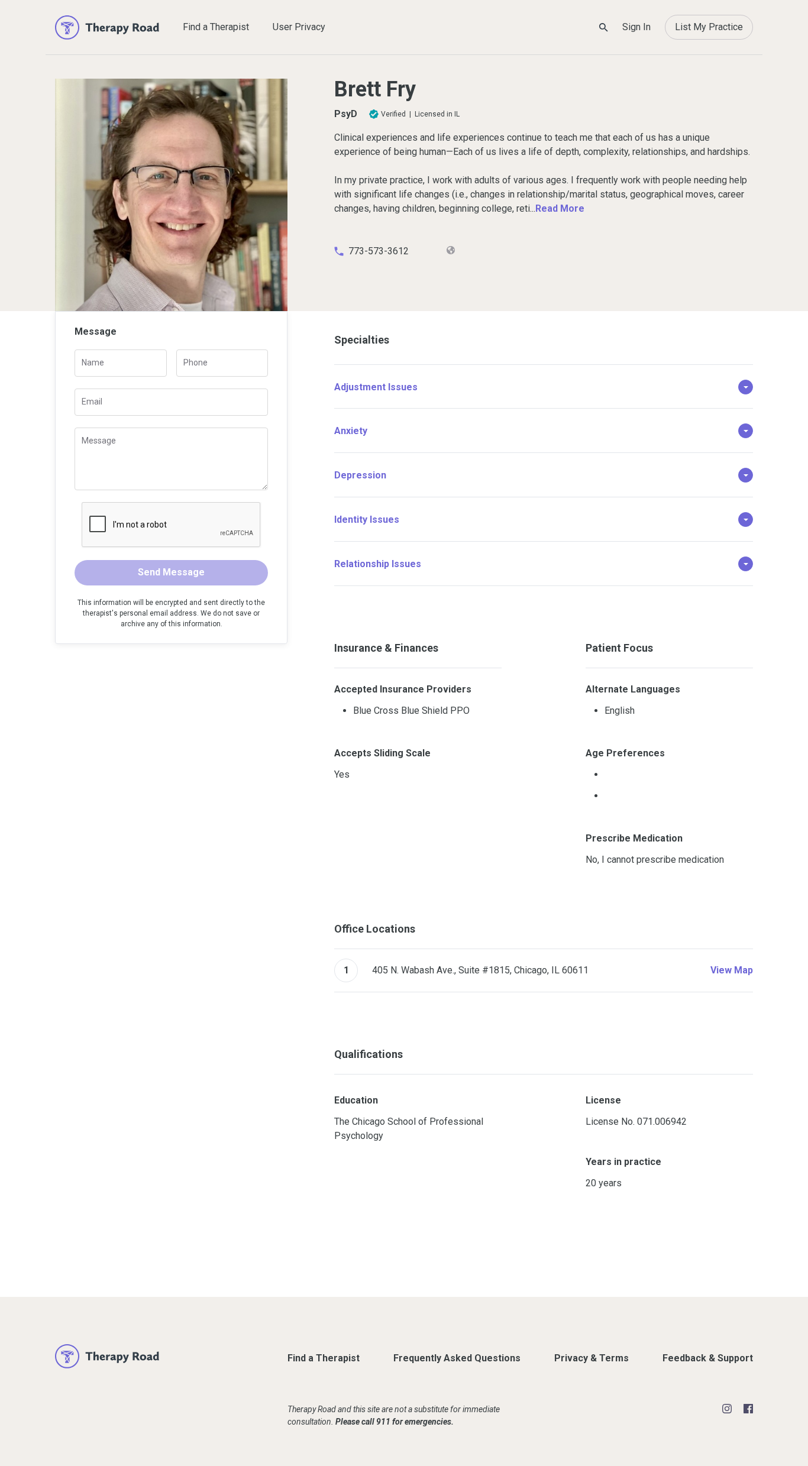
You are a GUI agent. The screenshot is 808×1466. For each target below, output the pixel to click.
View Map (731, 970)
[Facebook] (748, 1408)
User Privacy (299, 27)
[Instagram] (727, 1408)
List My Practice (709, 27)
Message (99, 440)
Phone (195, 362)
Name (93, 362)
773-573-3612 (378, 251)
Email (92, 401)
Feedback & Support (707, 1358)
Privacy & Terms (591, 1358)
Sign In (636, 27)
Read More (559, 208)
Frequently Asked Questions (457, 1358)
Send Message (171, 572)
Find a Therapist (216, 27)
